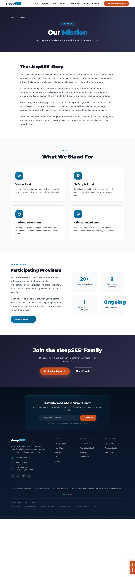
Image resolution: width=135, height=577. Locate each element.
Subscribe (88, 418)
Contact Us (84, 457)
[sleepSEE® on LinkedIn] (29, 476)
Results (58, 452)
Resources (75, 3)
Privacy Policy (16, 507)
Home (13, 18)
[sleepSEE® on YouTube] (23, 476)
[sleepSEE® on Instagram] (18, 476)
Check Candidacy (115, 3)
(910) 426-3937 (21, 462)
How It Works (59, 3)
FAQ (56, 457)
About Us (83, 452)
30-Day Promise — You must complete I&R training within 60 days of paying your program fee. (88, 488)
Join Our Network (112, 444)
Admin (94, 507)
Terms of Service (30, 507)
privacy (84, 423)
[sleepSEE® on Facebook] (13, 476)
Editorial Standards (64, 507)
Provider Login (111, 448)
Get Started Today (53, 371)
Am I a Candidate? (87, 448)
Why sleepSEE (42, 3)
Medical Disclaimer (47, 507)
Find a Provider (91, 3)
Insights (58, 461)
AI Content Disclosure (82, 507)
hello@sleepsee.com (23, 457)
